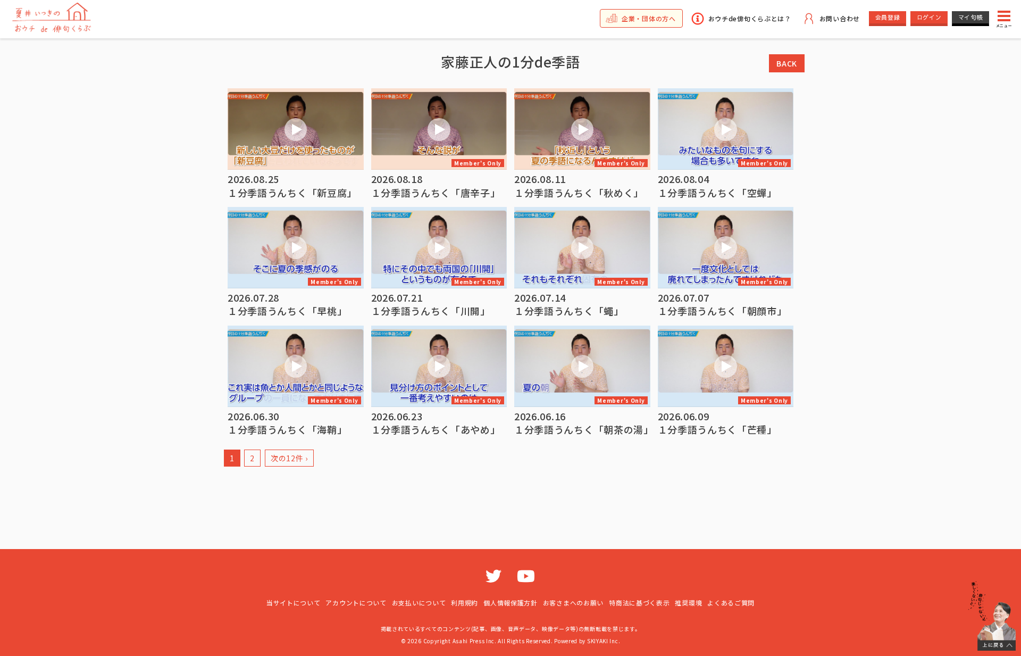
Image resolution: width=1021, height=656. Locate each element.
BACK (786, 63)
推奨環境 (688, 602)
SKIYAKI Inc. (603, 641)
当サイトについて (293, 602)
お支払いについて (419, 602)
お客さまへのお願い (573, 602)
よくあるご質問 (731, 602)
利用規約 (464, 602)
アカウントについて (355, 602)
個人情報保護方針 (510, 602)
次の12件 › (289, 458)
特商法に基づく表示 (639, 602)
